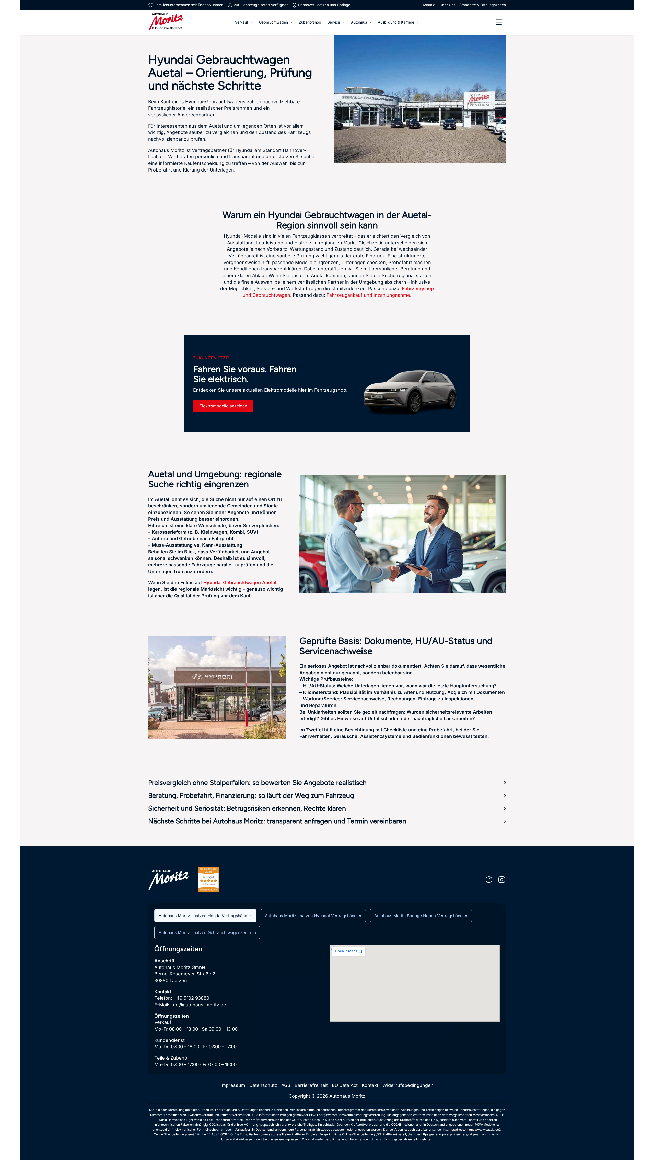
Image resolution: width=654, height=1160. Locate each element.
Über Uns (447, 5)
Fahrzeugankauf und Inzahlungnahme (368, 295)
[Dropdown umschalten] (252, 22)
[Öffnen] (499, 22)
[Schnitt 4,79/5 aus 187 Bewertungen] (208, 879)
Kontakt (429, 5)
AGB (285, 1085)
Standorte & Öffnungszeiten (482, 5)
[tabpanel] (327, 1006)
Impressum (232, 1085)
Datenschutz (263, 1085)
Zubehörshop (310, 22)
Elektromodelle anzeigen (223, 405)
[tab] (205, 915)
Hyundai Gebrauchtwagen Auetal (239, 582)
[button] (327, 782)
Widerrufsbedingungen (408, 1085)
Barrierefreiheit (311, 1085)
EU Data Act (345, 1085)
